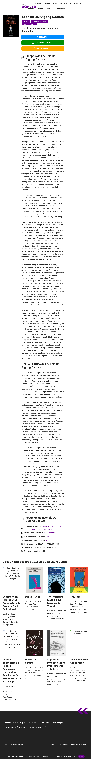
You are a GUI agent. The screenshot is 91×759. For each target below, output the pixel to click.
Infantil (47, 3)
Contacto (61, 8)
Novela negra (79, 3)
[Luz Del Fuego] (34, 580)
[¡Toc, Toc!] (79, 580)
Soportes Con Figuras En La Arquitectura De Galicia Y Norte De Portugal (11, 603)
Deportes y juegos (29, 24)
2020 (47, 537)
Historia (40, 8)
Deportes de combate (40, 21)
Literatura (50, 8)
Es (47, 540)
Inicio (30, 3)
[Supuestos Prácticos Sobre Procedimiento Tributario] (56, 643)
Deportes (26, 21)
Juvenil (38, 3)
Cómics (31, 8)
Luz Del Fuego (32, 596)
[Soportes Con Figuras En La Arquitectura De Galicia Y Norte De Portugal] (12, 580)
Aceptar (81, 756)
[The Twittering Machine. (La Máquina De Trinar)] (56, 580)
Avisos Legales (56, 745)
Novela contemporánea (62, 3)
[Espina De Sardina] (34, 643)
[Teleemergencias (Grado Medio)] (79, 643)
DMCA (65, 745)
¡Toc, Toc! (75, 596)
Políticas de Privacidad (78, 745)
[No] (89, 756)
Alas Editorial (49, 533)
